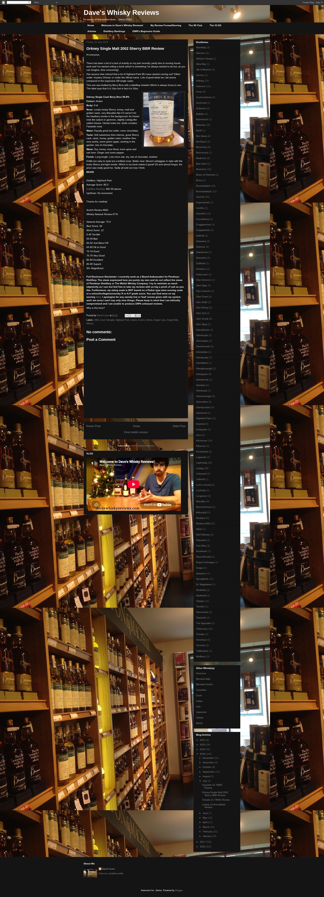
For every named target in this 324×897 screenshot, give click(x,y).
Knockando (202, 451)
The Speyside (203, 623)
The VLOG (215, 25)
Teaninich (201, 617)
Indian (199, 701)
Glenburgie (202, 335)
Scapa (199, 567)
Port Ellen (201, 545)
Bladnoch (201, 158)
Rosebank (201, 551)
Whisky (90, 323)
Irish (198, 706)
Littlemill (200, 479)
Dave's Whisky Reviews (121, 12)
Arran (199, 91)
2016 (203, 846)
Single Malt (172, 320)
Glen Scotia (202, 318)
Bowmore (201, 169)
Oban (199, 529)
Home (90, 25)
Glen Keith (201, 302)
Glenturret (201, 413)
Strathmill (201, 595)
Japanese (201, 712)
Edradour (201, 269)
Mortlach (200, 518)
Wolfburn (201, 656)
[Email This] (126, 315)
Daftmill (200, 235)
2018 (203, 754)
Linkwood (201, 473)
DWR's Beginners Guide (146, 31)
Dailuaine (201, 241)
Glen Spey (201, 324)
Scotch (141, 320)
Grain (199, 695)
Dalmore (200, 246)
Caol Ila (200, 196)
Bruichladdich (203, 185)
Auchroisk (201, 102)
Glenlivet (200, 385)
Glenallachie (202, 329)
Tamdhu (200, 606)
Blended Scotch (204, 684)
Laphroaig (201, 462)
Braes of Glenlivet (205, 174)
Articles (91, 31)
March (206, 827)
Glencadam (202, 340)
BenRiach (201, 141)
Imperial (200, 424)
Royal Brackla (203, 556)
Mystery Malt (203, 523)
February (208, 831)
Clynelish (201, 213)
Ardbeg (200, 80)
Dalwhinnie (202, 252)
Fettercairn (202, 274)
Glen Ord (201, 313)
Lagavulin (201, 457)
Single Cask (160, 320)
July (205, 781)
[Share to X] (132, 315)
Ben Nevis (201, 136)
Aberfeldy (201, 47)
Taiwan (200, 717)
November (208, 762)
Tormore (200, 645)
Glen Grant (202, 296)
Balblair (200, 114)
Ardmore (200, 86)
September (209, 771)
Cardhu (200, 208)
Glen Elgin (201, 285)
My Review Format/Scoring (166, 25)
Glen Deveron (203, 280)
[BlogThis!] (129, 315)
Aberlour (200, 53)
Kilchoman (201, 440)
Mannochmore (204, 507)
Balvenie (200, 125)
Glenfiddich (202, 363)
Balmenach (202, 119)
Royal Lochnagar (205, 562)
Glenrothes (202, 401)
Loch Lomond (203, 484)
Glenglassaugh (204, 368)
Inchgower (201, 429)
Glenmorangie (203, 396)
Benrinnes (201, 147)
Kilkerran (201, 446)
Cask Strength (107, 320)
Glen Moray (202, 307)
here (98, 297)
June (206, 813)
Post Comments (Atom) (142, 445)
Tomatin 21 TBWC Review (216, 799)
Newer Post (93, 426)
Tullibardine (202, 651)
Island (134, 320)
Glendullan (202, 352)
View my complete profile (111, 873)
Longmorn (201, 496)
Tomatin (200, 634)
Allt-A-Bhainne (203, 69)
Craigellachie (203, 230)
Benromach (202, 152)
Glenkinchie (202, 379)
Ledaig (199, 468)
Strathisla (201, 590)
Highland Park (122, 320)
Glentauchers (203, 407)
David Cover (108, 869)
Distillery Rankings (114, 31)
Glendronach (203, 346)
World (199, 723)
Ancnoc (200, 75)
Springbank (202, 578)
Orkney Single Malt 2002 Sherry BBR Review (215, 794)
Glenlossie (201, 390)
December (208, 758)
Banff (199, 130)
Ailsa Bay (201, 64)
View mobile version (136, 432)
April (205, 822)
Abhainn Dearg (204, 58)
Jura (198, 435)
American (201, 673)
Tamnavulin (202, 612)
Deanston (201, 257)
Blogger (178, 890)
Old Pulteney (203, 534)
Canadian (201, 690)
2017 (203, 841)
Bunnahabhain (204, 191)
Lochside (201, 490)
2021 (203, 740)
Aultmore (201, 108)
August (207, 776)
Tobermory (202, 628)
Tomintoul (201, 639)
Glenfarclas (202, 357)
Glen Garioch (203, 291)
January (207, 836)
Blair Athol (201, 163)
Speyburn (201, 573)
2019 (203, 749)
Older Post (179, 426)
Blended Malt (203, 679)
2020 (203, 744)
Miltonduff (201, 512)
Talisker (200, 601)
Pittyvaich (201, 540)
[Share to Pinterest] (139, 315)
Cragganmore (203, 224)
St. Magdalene (204, 584)
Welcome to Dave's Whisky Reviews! (122, 25)
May (205, 817)
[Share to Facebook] (136, 315)
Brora (199, 180)
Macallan (201, 501)
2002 (96, 320)
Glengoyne (202, 374)
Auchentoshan (203, 97)
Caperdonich (203, 202)
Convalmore (202, 219)
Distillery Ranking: (95, 189)
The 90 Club (195, 25)
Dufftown (201, 263)
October (207, 767)
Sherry (149, 320)
